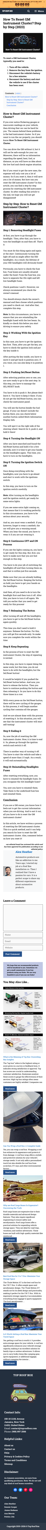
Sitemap (8, 1464)
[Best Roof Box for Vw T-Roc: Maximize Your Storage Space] (23, 1258)
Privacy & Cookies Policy (17, 1456)
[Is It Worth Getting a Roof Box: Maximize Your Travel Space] (23, 1319)
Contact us (9, 1449)
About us (8, 1445)
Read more (10, 1088)
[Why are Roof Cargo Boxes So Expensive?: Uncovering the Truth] (23, 1188)
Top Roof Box (7, 11)
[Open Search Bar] (28, 11)
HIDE (18, 93)
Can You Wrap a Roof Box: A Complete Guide (21, 1146)
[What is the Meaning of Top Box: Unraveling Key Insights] (23, 1020)
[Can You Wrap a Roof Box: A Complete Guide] (23, 1117)
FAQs (6, 1452)
